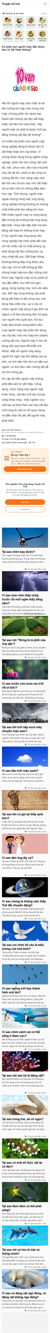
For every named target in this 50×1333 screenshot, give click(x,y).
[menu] (45, 3)
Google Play (25, 509)
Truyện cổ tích (11, 3)
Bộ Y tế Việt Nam (9, 435)
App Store (25, 502)
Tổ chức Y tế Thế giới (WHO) (14, 439)
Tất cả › (45, 13)
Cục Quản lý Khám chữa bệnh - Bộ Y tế (18, 442)
